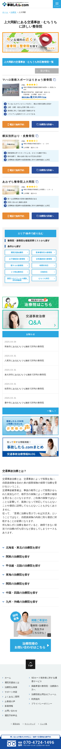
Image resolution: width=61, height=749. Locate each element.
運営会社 (16, 724)
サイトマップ (30, 724)
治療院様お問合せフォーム (43, 694)
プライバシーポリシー (41, 703)
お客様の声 (10, 701)
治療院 (13, 12)
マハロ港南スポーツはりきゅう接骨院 (27, 79)
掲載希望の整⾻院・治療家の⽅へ (44, 688)
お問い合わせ (11, 711)
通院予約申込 (11, 715)
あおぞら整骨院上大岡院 (19, 181)
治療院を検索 (11, 687)
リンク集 (43, 724)
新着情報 (9, 706)
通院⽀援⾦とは (12, 682)
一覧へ (50, 411)
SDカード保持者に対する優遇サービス (44, 679)
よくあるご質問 (12, 696)
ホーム (5, 12)
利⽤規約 (35, 699)
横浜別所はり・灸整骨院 (19, 135)
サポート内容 (11, 692)
